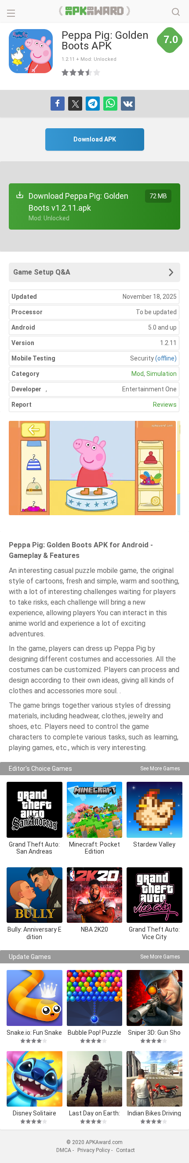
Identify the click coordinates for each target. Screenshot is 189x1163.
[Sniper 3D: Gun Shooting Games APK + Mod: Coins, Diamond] (154, 998)
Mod (137, 373)
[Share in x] (75, 104)
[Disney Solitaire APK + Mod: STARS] (34, 1079)
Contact (125, 1150)
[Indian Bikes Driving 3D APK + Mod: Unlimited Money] (154, 1079)
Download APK (94, 139)
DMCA (63, 1150)
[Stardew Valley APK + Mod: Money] (154, 810)
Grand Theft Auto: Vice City (154, 933)
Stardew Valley (154, 844)
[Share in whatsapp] (110, 104)
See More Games (160, 768)
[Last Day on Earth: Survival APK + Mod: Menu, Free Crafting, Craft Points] (95, 1079)
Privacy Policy (93, 1150)
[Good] (81, 72)
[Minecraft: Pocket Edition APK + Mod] (95, 810)
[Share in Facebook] (58, 104)
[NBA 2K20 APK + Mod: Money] (95, 895)
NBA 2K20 (94, 929)
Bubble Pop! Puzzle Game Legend (94, 1032)
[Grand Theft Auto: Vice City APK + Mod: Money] (154, 895)
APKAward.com (94, 11)
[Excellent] (97, 72)
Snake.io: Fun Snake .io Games (34, 1032)
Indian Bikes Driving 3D (154, 1113)
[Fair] (73, 72)
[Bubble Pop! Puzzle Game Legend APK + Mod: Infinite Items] (95, 998)
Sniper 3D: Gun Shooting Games (154, 1032)
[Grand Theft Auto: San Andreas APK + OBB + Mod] (34, 810)
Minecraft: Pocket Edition (94, 848)
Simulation (161, 373)
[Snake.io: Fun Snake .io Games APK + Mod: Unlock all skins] (34, 998)
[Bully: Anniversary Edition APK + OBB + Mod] (34, 895)
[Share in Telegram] (93, 104)
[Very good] (89, 72)
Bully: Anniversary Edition (34, 933)
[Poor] (65, 72)
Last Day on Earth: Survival (94, 1113)
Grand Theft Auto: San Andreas (34, 848)
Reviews (165, 404)
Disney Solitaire (34, 1113)
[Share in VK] (128, 104)
